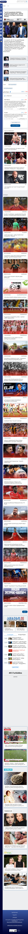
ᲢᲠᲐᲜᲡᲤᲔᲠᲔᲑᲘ (23, 500)
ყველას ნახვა (15, 667)
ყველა (24, 611)
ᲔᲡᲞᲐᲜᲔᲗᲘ (24, 232)
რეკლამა (15, 914)
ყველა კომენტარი (15, 122)
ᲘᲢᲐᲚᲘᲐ (25, 397)
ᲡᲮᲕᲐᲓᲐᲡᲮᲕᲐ (24, 253)
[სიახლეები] (15, 618)
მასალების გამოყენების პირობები (14, 922)
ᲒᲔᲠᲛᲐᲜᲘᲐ (24, 211)
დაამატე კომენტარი (15, 125)
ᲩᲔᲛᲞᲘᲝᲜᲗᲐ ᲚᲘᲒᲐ (23, 603)
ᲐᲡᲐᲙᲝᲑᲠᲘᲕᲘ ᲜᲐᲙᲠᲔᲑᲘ (22, 294)
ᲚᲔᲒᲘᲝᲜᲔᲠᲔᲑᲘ (23, 314)
